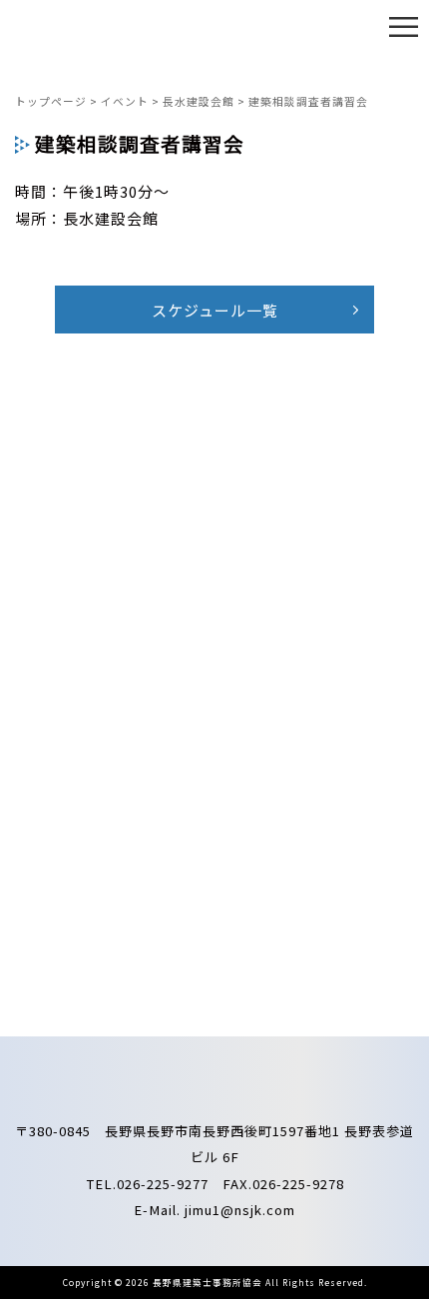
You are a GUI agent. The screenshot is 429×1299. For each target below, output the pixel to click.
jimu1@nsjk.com (240, 1209)
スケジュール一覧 (215, 310)
